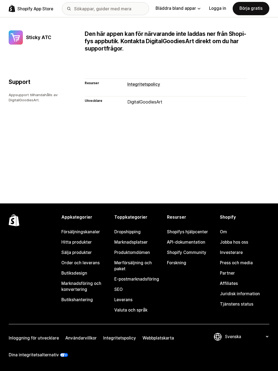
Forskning (176, 262)
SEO (118, 289)
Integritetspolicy (143, 84)
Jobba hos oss (234, 242)
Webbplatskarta (158, 338)
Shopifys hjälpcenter (187, 231)
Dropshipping (127, 231)
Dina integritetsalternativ (34, 354)
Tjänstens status (236, 304)
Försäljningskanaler (80, 231)
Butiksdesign (74, 273)
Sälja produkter (76, 252)
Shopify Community (186, 252)
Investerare (231, 252)
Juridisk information (240, 293)
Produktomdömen (132, 252)
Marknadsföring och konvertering (81, 286)
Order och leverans (80, 262)
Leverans (123, 299)
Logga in (217, 8)
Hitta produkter (76, 242)
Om (223, 231)
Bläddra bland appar (176, 8)
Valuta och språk (130, 310)
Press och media (236, 262)
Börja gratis (251, 8)
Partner (227, 273)
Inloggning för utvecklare (34, 338)
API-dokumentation (186, 242)
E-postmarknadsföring (136, 279)
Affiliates (229, 283)
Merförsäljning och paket (133, 265)
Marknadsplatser (131, 242)
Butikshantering (77, 299)
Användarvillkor (81, 338)
